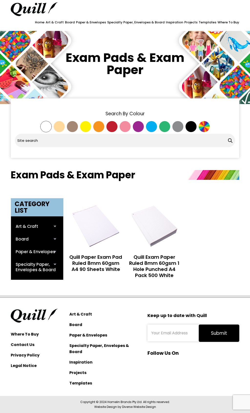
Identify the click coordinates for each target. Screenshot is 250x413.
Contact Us (22, 344)
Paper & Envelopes (91, 22)
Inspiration (174, 22)
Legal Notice (24, 365)
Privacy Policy (25, 355)
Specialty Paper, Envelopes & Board (136, 22)
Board (70, 22)
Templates (207, 22)
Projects (191, 22)
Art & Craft (55, 22)
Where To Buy (228, 22)
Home (39, 22)
